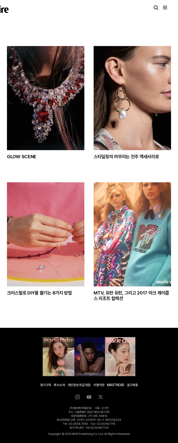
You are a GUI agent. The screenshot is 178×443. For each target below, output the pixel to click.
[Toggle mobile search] (156, 7)
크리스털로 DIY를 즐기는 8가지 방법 (39, 293)
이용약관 (98, 385)
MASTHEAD (115, 385)
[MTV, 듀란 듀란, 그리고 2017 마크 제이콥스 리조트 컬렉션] (132, 234)
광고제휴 (132, 385)
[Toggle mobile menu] (165, 7)
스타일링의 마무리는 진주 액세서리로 (126, 156)
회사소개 (59, 385)
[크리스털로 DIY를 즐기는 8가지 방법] (45, 234)
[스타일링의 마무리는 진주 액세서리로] (132, 98)
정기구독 (45, 385)
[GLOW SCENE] (45, 98)
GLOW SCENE (21, 156)
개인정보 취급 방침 (79, 385)
